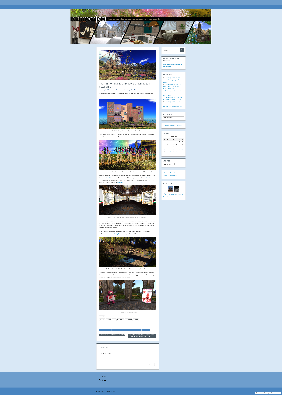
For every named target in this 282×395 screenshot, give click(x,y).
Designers (119, 330)
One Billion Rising (130, 330)
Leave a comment (144, 90)
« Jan (164, 154)
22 (179, 149)
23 (182, 149)
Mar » (167, 154)
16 (182, 146)
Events (124, 7)
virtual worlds (145, 330)
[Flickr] (105, 380)
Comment (150, 364)
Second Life (138, 330)
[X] (102, 380)
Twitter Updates (169, 172)
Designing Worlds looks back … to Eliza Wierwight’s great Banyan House (173, 80)
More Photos (167, 197)
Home (99, 7)
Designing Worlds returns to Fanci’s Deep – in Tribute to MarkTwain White (172, 86)
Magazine (107, 7)
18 (167, 149)
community (102, 330)
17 (164, 149)
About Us (133, 7)
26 (170, 151)
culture (114, 330)
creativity (108, 330)
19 (170, 149)
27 (173, 151)
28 (176, 151)
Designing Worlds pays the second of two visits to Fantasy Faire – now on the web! (172, 104)
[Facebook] (99, 380)
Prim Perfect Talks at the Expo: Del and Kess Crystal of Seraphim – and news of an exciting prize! (141, 335)
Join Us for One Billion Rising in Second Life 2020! (112, 335)
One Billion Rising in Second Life (129, 90)
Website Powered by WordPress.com (105, 391)
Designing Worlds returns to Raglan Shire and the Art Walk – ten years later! (172, 93)
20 (173, 149)
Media (115, 7)
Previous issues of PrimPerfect (174, 125)
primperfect (115, 90)
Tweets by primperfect (169, 175)
